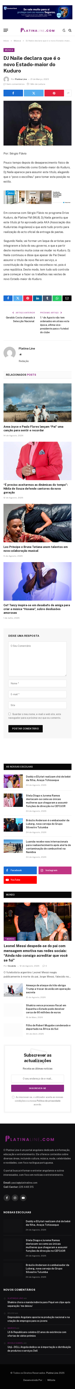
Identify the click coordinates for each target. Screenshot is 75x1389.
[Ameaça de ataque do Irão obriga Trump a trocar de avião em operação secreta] (13, 990)
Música (9, 50)
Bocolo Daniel (15, 1343)
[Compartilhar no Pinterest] (54, 93)
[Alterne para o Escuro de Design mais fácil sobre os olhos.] (64, 30)
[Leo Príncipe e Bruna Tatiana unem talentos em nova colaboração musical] (37, 523)
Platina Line (21, 79)
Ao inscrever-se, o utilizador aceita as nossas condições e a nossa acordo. (39, 1101)
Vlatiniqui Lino (15, 1298)
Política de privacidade (49, 1101)
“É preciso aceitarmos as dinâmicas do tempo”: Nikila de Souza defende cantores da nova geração (35, 488)
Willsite (51, 1380)
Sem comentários (15, 84)
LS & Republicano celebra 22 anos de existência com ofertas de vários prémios (37, 1334)
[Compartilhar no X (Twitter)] (33, 93)
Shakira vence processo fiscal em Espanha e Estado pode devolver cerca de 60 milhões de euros (46, 1009)
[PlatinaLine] (37, 30)
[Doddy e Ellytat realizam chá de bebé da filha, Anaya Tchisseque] (13, 781)
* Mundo (9, 939)
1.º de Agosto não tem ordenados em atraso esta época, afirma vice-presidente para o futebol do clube (54, 325)
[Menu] (5, 30)
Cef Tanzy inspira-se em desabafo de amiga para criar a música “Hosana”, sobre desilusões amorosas (36, 609)
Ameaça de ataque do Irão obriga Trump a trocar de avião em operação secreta (48, 989)
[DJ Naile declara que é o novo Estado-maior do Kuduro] (37, 123)
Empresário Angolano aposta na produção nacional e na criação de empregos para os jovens (39, 1319)
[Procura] (70, 30)
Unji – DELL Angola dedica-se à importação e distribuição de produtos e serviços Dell (39, 1349)
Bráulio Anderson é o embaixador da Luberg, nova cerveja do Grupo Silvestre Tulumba (47, 824)
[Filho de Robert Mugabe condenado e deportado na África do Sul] (13, 1030)
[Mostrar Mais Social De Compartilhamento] (68, 93)
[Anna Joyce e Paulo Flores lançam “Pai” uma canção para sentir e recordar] (37, 402)
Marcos (12, 1328)
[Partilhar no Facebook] (13, 93)
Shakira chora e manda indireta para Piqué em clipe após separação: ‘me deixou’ (39, 1304)
